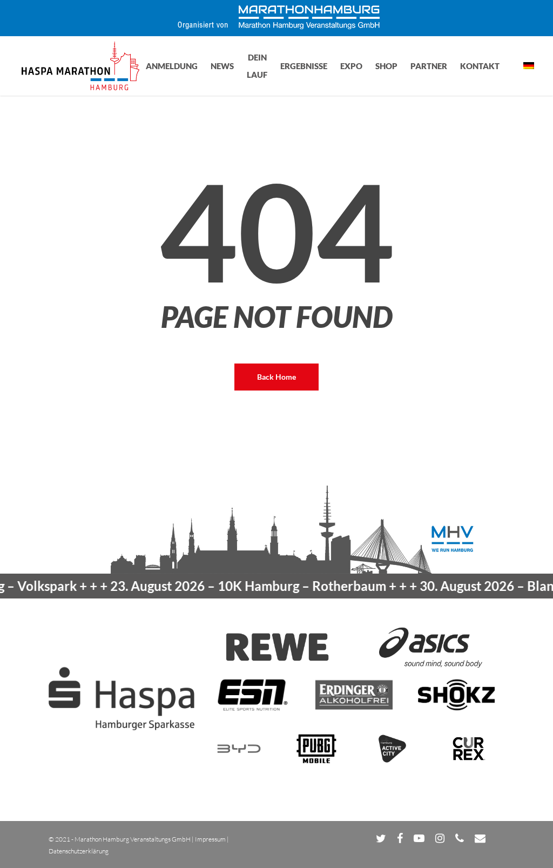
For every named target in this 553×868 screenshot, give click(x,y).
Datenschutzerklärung (79, 851)
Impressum (210, 839)
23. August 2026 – (234, 586)
